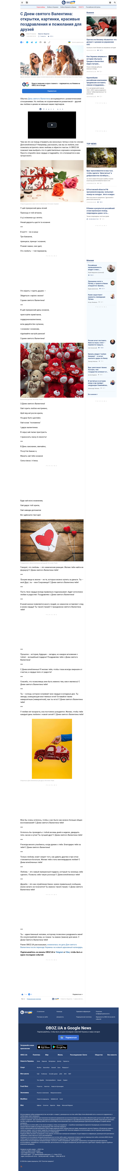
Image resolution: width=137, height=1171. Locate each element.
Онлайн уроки (53, 1074)
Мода (58, 1105)
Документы (60, 1017)
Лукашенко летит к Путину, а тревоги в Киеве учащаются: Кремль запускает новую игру (98, 283)
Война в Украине (52, 7)
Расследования (76, 1055)
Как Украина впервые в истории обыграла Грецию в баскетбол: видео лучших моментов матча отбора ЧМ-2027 (97, 60)
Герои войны (41, 7)
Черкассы (66, 1061)
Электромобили (51, 1080)
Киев (38, 1061)
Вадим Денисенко (93, 289)
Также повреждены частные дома (98, 216)
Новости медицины (43, 1099)
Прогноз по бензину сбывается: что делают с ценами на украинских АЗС (102, 42)
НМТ (69, 1074)
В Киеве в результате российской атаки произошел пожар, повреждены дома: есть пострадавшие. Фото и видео (101, 210)
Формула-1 (65, 1067)
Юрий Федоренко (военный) (96, 272)
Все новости (112, 1055)
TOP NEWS (91, 144)
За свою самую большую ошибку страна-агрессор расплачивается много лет (100, 179)
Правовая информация (83, 1011)
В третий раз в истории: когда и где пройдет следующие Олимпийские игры (98, 383)
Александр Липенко (93, 388)
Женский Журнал (67, 1105)
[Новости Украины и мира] (55, 999)
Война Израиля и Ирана (68, 7)
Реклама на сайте (42, 1017)
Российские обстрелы (93, 7)
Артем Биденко (92, 375)
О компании (40, 1011)
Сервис (65, 1080)
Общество (99, 1055)
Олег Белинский (92, 348)
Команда (59, 1011)
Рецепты (39, 1086)
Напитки (46, 1086)
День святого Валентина (39, 99)
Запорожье (52, 1061)
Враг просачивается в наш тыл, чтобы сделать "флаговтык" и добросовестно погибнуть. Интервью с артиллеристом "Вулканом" (100, 173)
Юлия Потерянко (31, 34)
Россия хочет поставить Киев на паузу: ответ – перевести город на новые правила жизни (97, 343)
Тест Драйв (40, 1080)
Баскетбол (46, 1067)
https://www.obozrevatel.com (86, 1114)
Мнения (90, 260)
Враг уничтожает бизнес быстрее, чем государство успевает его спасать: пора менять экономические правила (98, 370)
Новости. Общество (43, 34)
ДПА (60, 1074)
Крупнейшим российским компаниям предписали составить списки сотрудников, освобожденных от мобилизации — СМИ (97, 81)
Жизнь (60, 1055)
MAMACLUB (54, 1099)
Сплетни (45, 1105)
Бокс (59, 1067)
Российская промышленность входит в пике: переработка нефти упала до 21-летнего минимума (96, 267)
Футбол (39, 1067)
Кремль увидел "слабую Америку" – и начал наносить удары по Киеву (98, 356)
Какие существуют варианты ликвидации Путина (96, 297)
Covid (61, 1099)
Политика (36, 1055)
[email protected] (43, 1156)
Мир (46, 1055)
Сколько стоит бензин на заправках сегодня (101, 47)
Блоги (85, 1055)
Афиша (39, 1105)
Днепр (59, 1061)
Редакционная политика (34, 999)
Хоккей (53, 1067)
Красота (52, 1105)
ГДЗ (38, 1074)
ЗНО (65, 1074)
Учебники (44, 1074)
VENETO (81, 7)
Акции (59, 1080)
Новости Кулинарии (57, 1086)
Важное (90, 12)
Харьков (44, 1061)
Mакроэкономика (56, 1092)
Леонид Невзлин (92, 361)
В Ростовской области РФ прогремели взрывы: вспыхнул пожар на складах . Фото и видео (100, 191)
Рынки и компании (43, 1092)
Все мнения (92, 394)
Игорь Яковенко (92, 302)
